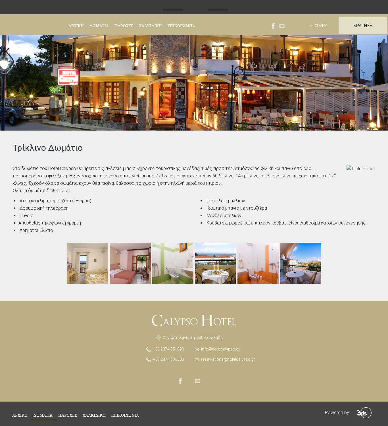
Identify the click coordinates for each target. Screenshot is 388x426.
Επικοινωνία (181, 25)
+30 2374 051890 (168, 349)
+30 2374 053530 (168, 359)
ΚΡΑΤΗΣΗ (362, 25)
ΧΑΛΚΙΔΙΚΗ (150, 25)
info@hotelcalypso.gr (220, 349)
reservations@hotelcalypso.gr (228, 359)
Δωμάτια (99, 25)
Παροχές (123, 25)
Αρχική (76, 25)
